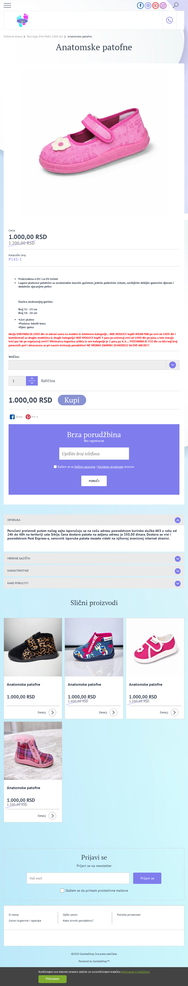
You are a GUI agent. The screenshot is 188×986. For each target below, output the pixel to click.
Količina (48, 381)
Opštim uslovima (84, 467)
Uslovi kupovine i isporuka (25, 920)
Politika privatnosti (129, 914)
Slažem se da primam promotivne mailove (96, 890)
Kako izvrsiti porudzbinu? (78, 920)
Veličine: (14, 357)
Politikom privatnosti (110, 467)
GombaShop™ (101, 961)
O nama (14, 914)
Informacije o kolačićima (135, 971)
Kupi (72, 400)
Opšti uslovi (70, 914)
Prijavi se (147, 878)
